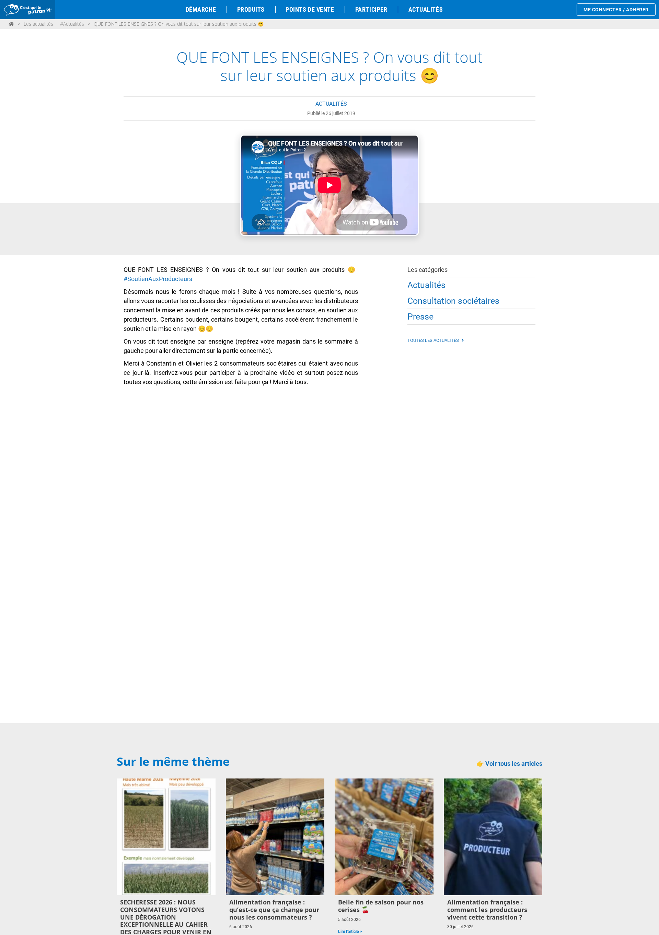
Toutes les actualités (433, 340)
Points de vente (310, 9)
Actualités (425, 9)
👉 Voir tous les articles (509, 763)
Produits (251, 9)
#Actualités (72, 24)
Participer (371, 9)
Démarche (201, 9)
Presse (420, 317)
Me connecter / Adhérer (616, 9)
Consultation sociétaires (453, 301)
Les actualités (38, 24)
